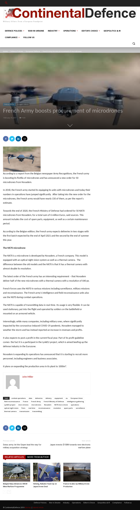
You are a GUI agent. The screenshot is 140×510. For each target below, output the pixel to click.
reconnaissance (44, 408)
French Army (36, 401)
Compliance (117, 503)
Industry (66, 503)
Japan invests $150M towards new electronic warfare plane (70, 446)
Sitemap (28, 507)
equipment (59, 398)
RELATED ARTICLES (14, 457)
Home (5, 51)
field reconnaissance (12, 401)
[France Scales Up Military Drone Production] (77, 472)
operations (75, 405)
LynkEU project (9, 405)
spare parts (68, 408)
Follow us (128, 503)
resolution (57, 408)
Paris (23, 408)
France (25, 401)
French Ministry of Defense (54, 401)
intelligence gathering (75, 401)
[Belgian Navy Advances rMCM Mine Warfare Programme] (16, 472)
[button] (6, 3)
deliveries (39, 398)
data (30, 398)
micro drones (23, 405)
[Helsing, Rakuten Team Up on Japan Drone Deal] (46, 472)
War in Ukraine (54, 503)
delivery (49, 398)
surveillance (80, 408)
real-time (31, 408)
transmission (24, 411)
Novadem (47, 405)
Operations (76, 503)
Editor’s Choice (89, 503)
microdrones (36, 405)
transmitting (37, 411)
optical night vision (11, 408)
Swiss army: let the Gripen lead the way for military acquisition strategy (22, 446)
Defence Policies (16, 51)
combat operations (18, 398)
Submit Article (38, 507)
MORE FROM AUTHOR (38, 457)
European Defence (33, 51)
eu (67, 398)
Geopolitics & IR (103, 503)
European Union (77, 398)
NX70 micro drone (61, 405)
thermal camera (10, 411)
